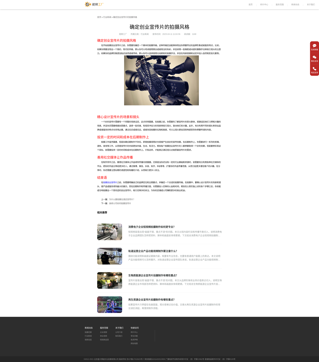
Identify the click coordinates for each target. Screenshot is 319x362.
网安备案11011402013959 (155, 359)
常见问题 (134, 336)
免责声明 (134, 340)
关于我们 (311, 4)
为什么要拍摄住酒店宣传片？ (122, 199)
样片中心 (264, 4)
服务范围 (280, 4)
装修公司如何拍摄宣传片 (120, 203)
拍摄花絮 (88, 332)
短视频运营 (104, 340)
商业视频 (103, 336)
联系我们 (118, 336)
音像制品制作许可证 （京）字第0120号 (220, 359)
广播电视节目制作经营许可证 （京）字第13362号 (185, 359)
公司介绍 (118, 332)
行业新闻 (107, 17)
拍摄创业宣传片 (110, 182)
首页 (251, 4)
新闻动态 (295, 4)
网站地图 (134, 343)
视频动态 (88, 340)
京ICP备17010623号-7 (135, 359)
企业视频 (103, 332)
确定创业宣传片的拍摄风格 (125, 17)
